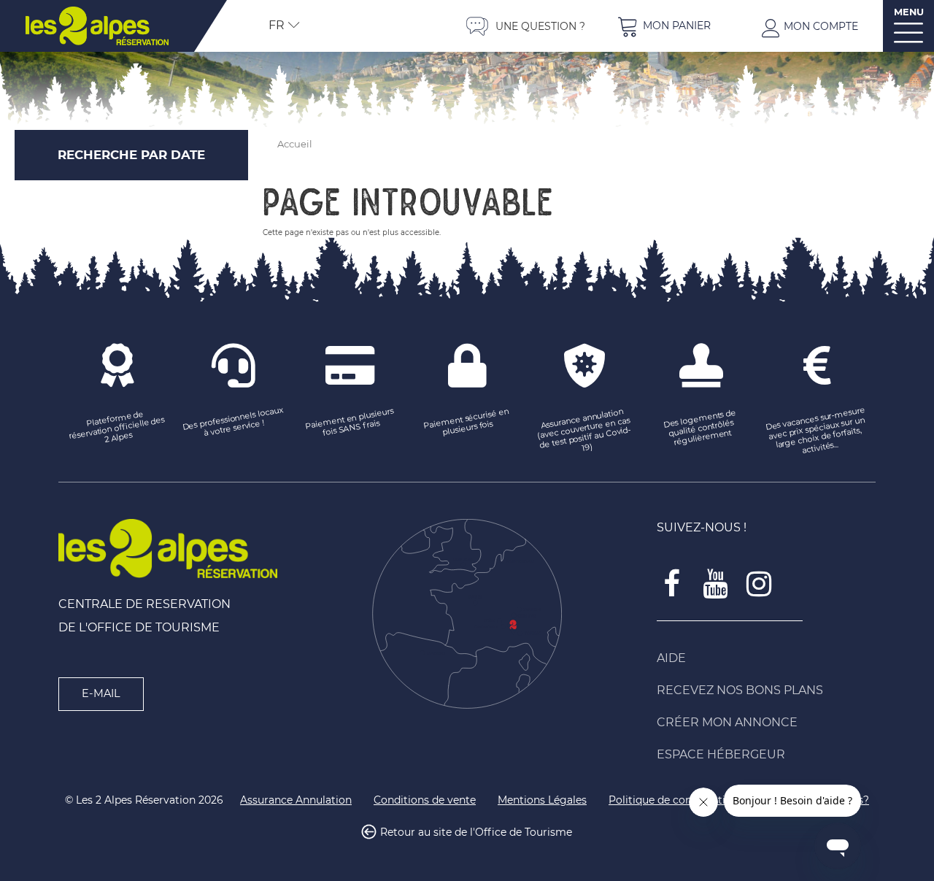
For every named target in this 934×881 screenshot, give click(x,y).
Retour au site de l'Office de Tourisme (476, 832)
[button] (664, 25)
